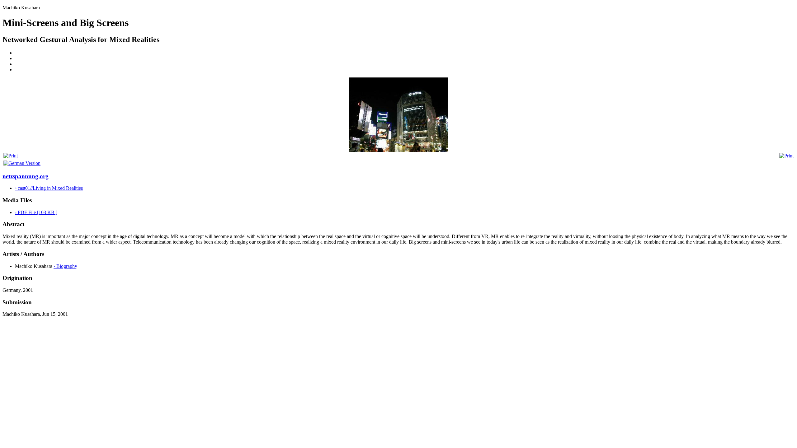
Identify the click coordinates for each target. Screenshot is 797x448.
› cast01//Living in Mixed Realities (49, 188)
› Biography (65, 266)
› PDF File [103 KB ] (36, 212)
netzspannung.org (25, 176)
